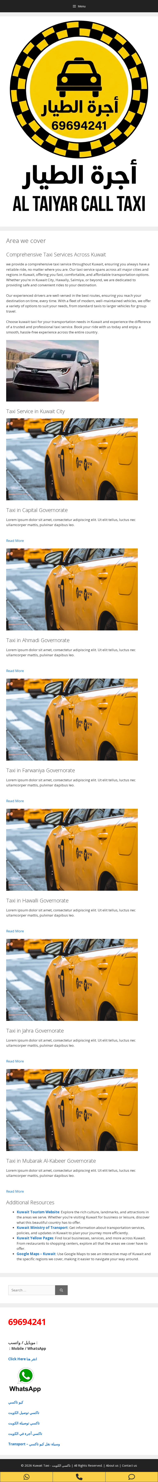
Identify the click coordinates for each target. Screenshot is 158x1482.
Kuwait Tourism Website (38, 1212)
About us (112, 1465)
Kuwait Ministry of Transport (42, 1227)
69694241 (27, 1321)
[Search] (61, 1290)
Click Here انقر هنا (22, 1359)
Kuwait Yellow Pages (35, 1238)
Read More (15, 540)
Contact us (129, 1465)
